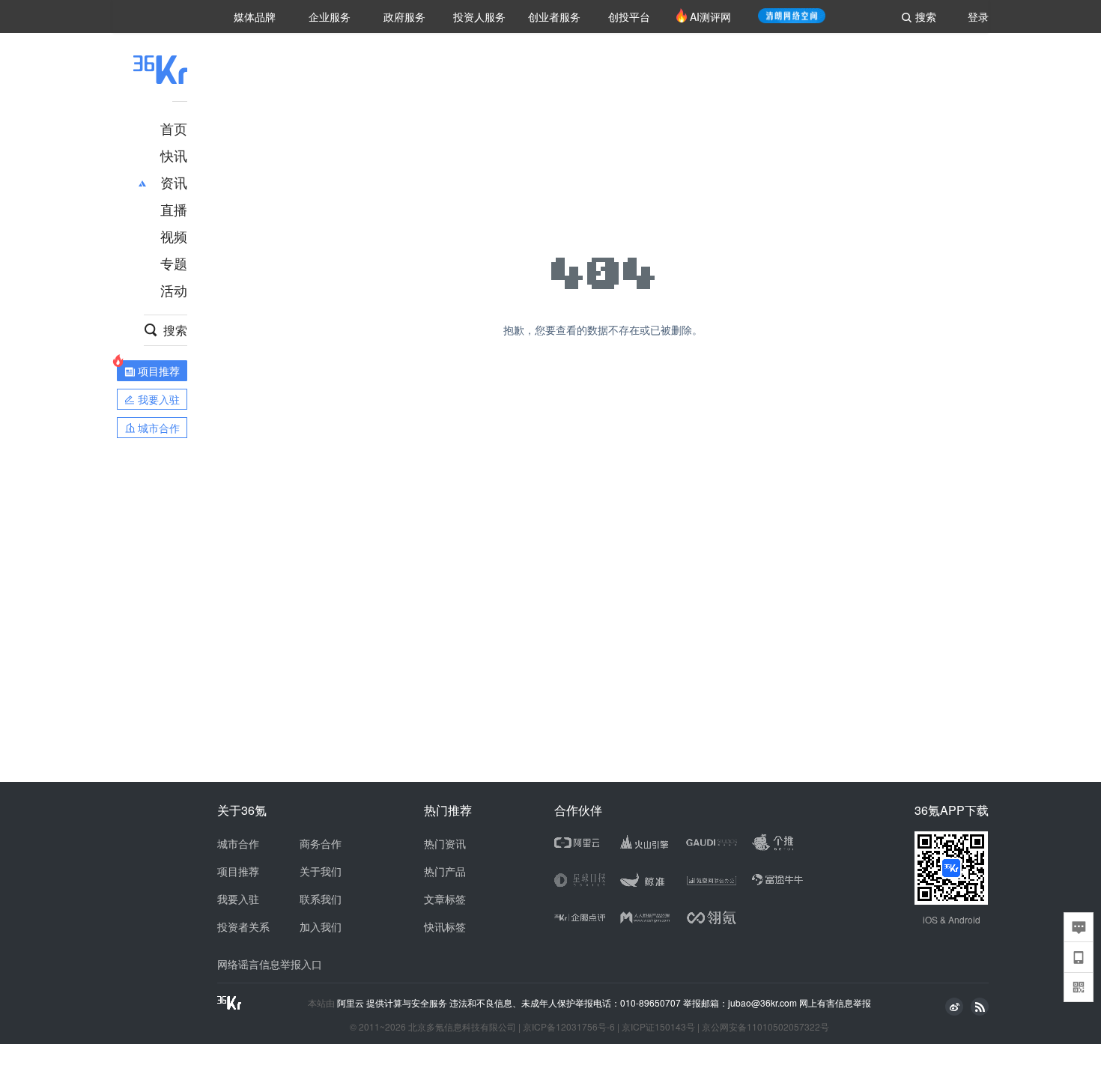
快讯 (173, 155)
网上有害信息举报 (835, 1002)
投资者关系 (243, 926)
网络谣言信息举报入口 (269, 963)
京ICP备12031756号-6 (569, 1026)
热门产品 (445, 871)
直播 (173, 209)
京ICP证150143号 (658, 1026)
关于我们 (321, 871)
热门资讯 (445, 843)
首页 (173, 128)
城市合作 (238, 843)
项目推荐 (238, 871)
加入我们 (321, 926)
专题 (173, 263)
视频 (173, 236)
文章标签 (445, 898)
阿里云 (351, 1003)
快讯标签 (445, 926)
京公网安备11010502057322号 (765, 1026)
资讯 (173, 182)
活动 (173, 290)
